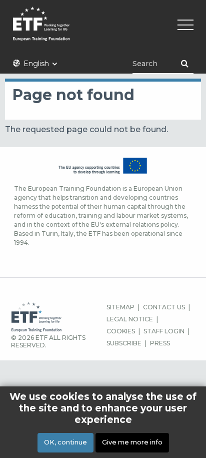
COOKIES (120, 331)
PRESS (160, 343)
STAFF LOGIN (164, 331)
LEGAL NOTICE (129, 319)
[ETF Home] (103, 30)
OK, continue (65, 442)
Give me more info (132, 442)
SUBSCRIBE (124, 343)
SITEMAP (120, 307)
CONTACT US (164, 307)
